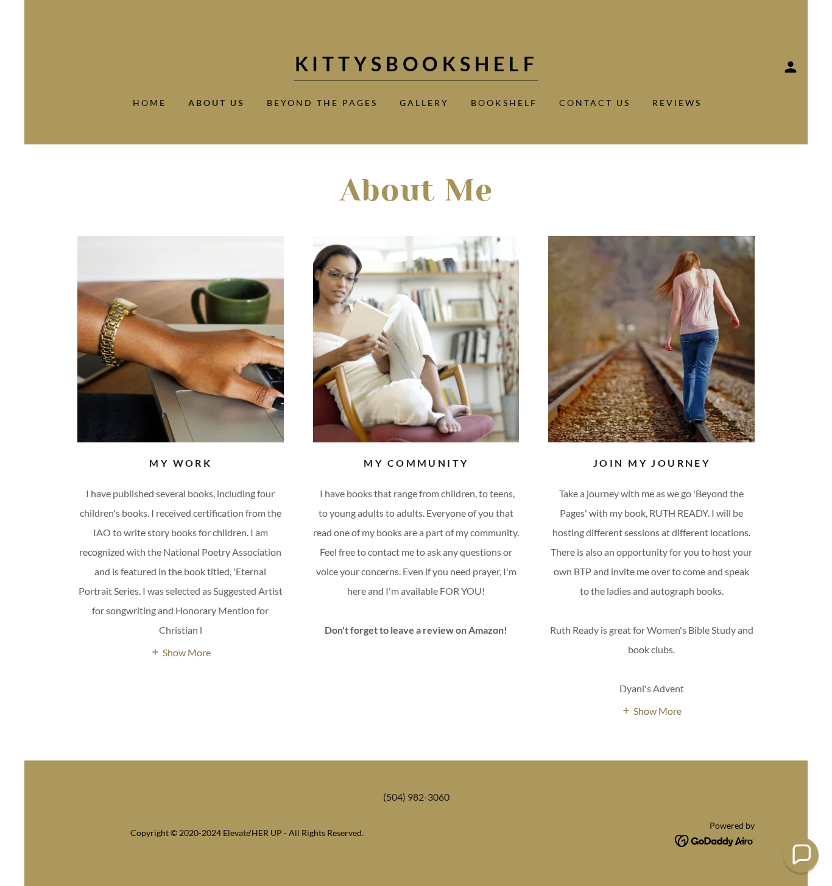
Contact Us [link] (594, 102)
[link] (416, 67)
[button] (790, 67)
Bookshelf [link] (504, 102)
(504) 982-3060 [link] (416, 797)
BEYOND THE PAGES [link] (322, 102)
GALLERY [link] (424, 102)
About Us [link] (216, 102)
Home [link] (149, 102)
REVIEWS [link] (677, 102)
